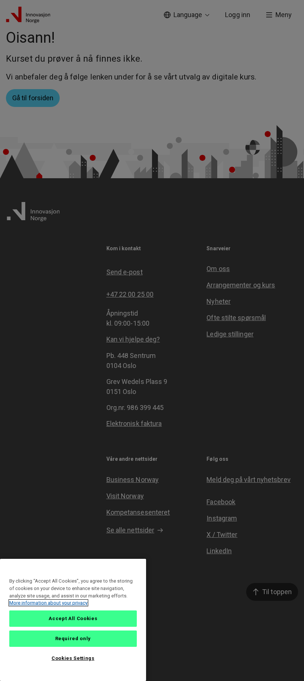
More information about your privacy (48, 603)
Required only (73, 638)
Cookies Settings (73, 658)
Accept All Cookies (73, 618)
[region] (73, 620)
